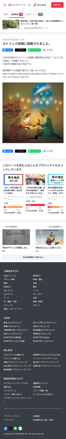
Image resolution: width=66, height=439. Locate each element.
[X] (10, 428)
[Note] (20, 428)
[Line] (15, 428)
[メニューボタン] (4, 5)
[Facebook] (5, 428)
